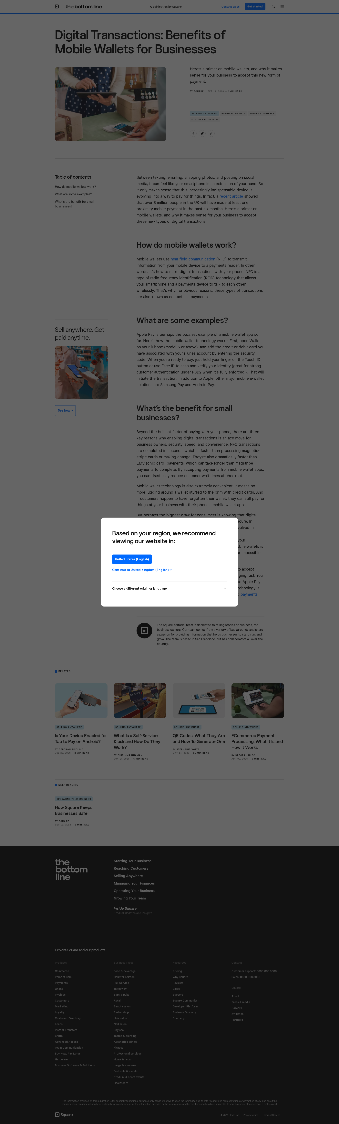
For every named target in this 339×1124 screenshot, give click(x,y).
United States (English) (132, 559)
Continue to (142, 570)
